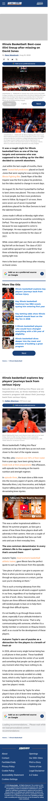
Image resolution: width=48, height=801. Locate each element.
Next (38, 104)
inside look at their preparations (16, 465)
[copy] (16, 59)
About (4, 753)
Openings (33, 753)
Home (4, 361)
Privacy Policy (8, 766)
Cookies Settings (9, 779)
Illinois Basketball (15, 361)
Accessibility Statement (13, 775)
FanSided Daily (9, 762)
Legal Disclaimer (37, 771)
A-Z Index (33, 775)
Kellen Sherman (12, 401)
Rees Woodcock (12, 55)
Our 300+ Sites (36, 758)
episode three (11, 477)
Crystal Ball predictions (18, 169)
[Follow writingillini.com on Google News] (42, 273)
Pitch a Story (35, 762)
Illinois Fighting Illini (11, 176)
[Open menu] (3, 3)
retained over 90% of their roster (30, 458)
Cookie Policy (8, 771)
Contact (5, 758)
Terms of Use (35, 766)
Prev (9, 104)
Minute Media (13, 785)
